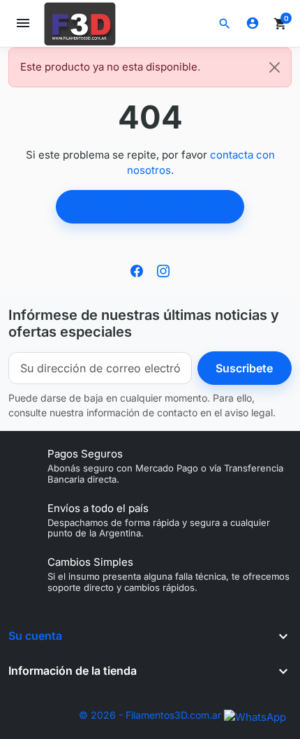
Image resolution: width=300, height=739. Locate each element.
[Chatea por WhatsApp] (255, 716)
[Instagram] (163, 270)
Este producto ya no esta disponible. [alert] (110, 66)
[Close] (274, 67)
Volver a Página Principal (150, 207)
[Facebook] (137, 270)
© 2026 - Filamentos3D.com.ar (150, 715)
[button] (224, 24)
